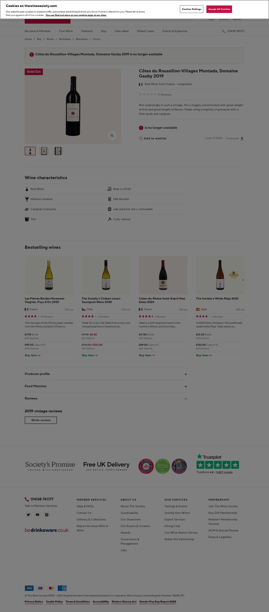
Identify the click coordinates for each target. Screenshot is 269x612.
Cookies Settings (191, 9)
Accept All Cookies (219, 9)
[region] (134, 9)
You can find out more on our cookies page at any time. (76, 15)
